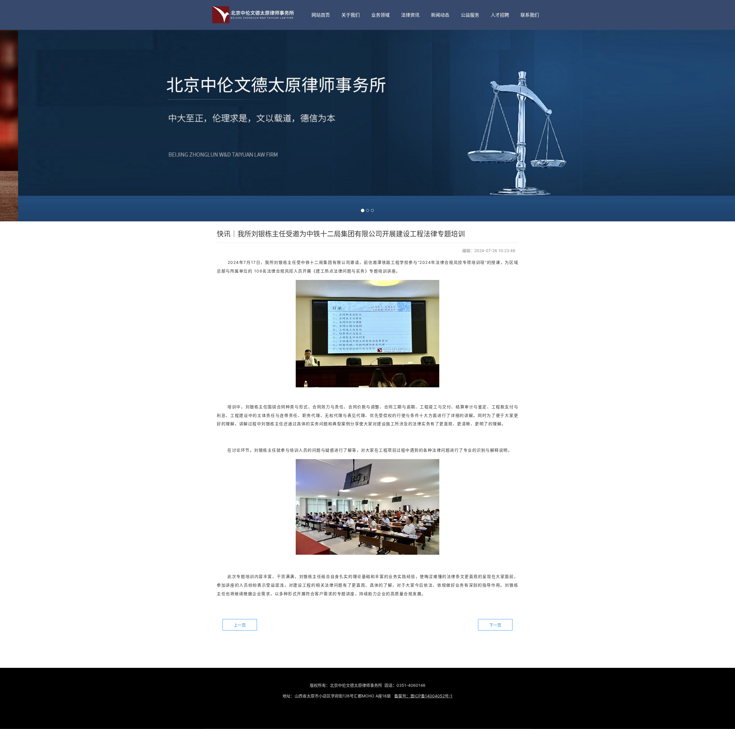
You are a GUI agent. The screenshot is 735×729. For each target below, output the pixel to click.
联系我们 (530, 15)
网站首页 (321, 15)
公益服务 (470, 15)
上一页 (240, 624)
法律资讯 (410, 15)
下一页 (495, 624)
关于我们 (350, 15)
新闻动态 (440, 15)
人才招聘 (500, 15)
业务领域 (380, 15)
